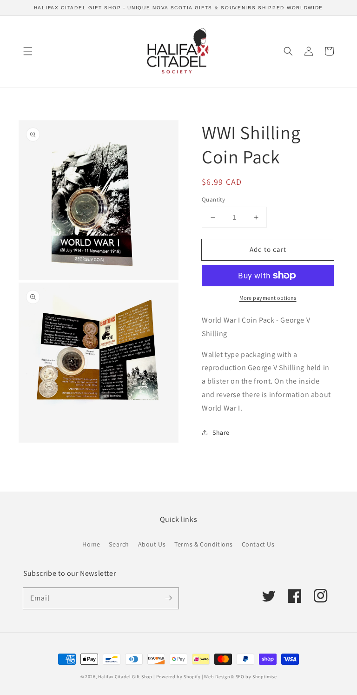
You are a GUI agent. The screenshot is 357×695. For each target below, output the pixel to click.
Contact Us (258, 544)
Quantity (213, 199)
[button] (28, 51)
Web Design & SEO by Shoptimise (240, 677)
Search (119, 544)
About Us (152, 544)
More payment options (268, 297)
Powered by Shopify (178, 677)
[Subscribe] (168, 598)
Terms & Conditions (203, 544)
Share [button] (221, 432)
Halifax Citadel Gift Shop (125, 677)
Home (91, 544)
